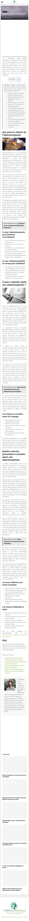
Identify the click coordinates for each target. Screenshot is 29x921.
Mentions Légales (6, 917)
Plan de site (25, 917)
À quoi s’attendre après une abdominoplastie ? (14, 646)
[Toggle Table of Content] (17, 79)
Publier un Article (16, 917)
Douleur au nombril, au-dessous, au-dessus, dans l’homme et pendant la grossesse (14, 671)
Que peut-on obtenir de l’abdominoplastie (13, 644)
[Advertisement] (14, 39)
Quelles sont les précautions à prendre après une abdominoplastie (14, 649)
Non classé (5, 11)
